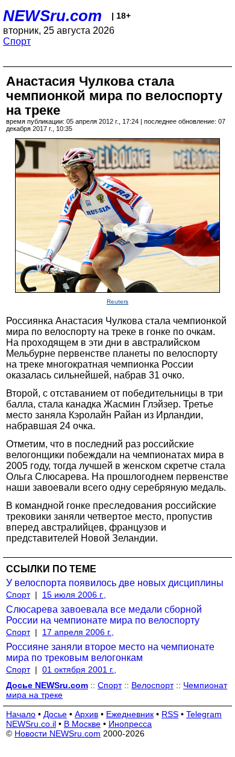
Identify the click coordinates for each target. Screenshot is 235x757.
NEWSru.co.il (31, 724)
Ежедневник (130, 714)
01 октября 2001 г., (79, 669)
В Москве (82, 724)
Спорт (17, 41)
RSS (169, 714)
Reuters (117, 301)
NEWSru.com (52, 16)
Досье (55, 714)
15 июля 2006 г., (74, 594)
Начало (21, 714)
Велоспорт (152, 685)
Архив (86, 714)
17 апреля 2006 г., (78, 632)
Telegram (204, 714)
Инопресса (130, 724)
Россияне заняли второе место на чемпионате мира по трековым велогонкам (110, 652)
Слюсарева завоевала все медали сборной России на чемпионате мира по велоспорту (104, 614)
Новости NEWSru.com (57, 733)
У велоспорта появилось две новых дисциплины (115, 583)
